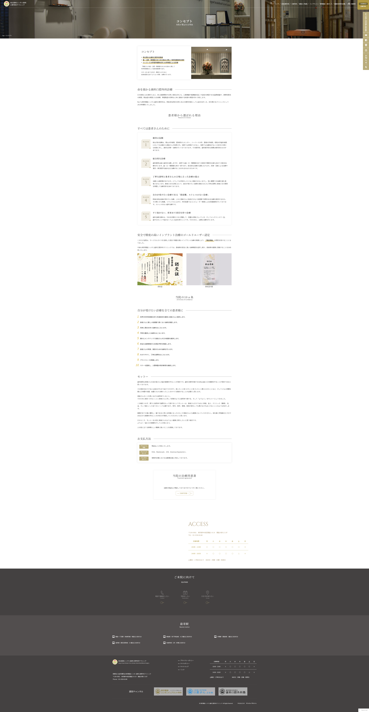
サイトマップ (184, 666)
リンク (182, 670)
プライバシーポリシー (187, 660)
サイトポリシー (185, 663)
